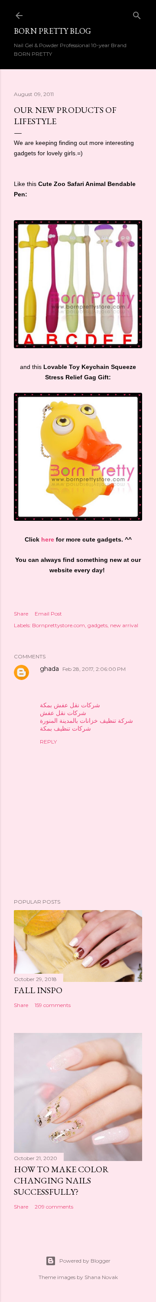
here (46, 539)
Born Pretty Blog (52, 31)
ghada (49, 669)
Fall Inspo (38, 990)
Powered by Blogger (84, 1260)
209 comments (54, 1206)
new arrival (124, 625)
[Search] (137, 13)
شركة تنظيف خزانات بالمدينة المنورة (86, 721)
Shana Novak (101, 1277)
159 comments (53, 1005)
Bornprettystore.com (58, 625)
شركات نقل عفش (63, 713)
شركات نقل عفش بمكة (70, 705)
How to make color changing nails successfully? (61, 1180)
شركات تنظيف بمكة (65, 728)
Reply (48, 741)
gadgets (97, 625)
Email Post (48, 613)
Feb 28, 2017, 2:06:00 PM (94, 669)
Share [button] (21, 613)
